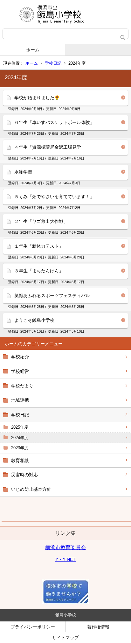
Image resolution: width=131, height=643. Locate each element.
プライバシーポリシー (32, 626)
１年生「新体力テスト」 (38, 246)
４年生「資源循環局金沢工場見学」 (50, 147)
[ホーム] (65, 14)
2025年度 (19, 427)
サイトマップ (65, 637)
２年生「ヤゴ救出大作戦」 (41, 221)
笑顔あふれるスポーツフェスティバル (52, 295)
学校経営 (20, 371)
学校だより (22, 385)
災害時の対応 (24, 474)
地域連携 (20, 400)
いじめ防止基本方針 (31, 489)
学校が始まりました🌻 (37, 97)
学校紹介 (20, 356)
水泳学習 (23, 171)
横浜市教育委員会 (65, 547)
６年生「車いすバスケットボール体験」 (54, 122)
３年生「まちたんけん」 (38, 270)
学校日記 (53, 63)
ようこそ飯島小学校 (34, 320)
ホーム (32, 49)
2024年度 (19, 437)
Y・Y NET (65, 559)
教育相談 (20, 460)
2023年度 (19, 447)
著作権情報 (98, 626)
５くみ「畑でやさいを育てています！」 (54, 196)
